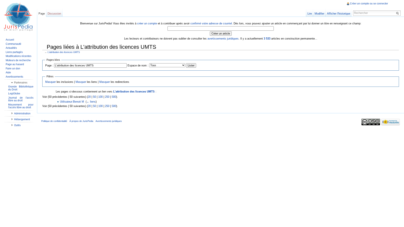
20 (89, 96)
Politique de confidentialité (54, 121)
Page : (49, 65)
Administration (22, 113)
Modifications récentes (18, 56)
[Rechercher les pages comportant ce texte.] (398, 13)
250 (107, 96)
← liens (91, 101)
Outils (17, 125)
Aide (8, 72)
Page (42, 13)
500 (114, 96)
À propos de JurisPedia (81, 121)
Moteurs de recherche (18, 60)
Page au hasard (15, 64)
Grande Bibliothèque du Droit (20, 88)
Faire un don (13, 68)
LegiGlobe (14, 93)
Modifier (319, 13)
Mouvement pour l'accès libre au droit (20, 106)
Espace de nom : (138, 65)
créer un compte (147, 23)
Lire (309, 13)
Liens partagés (14, 52)
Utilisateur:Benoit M (72, 101)
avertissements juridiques (223, 38)
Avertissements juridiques (109, 121)
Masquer (50, 81)
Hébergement (22, 119)
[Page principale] (18, 17)
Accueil (10, 39)
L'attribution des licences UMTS (64, 52)
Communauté (13, 43)
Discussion (54, 13)
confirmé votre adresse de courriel (211, 23)
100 (100, 96)
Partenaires (20, 82)
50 (94, 96)
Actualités (11, 47)
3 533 (267, 38)
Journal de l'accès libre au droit (20, 99)
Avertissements (14, 76)
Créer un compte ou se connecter (369, 3)
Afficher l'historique (338, 13)
